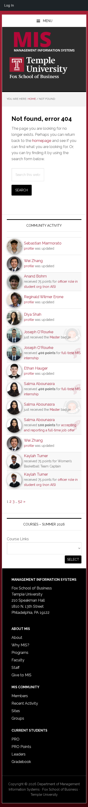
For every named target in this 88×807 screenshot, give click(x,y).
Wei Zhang (33, 261)
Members (19, 696)
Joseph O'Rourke (38, 332)
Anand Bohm (35, 276)
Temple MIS (44, 42)
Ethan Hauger (36, 368)
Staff (15, 667)
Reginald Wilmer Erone (43, 297)
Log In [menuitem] (9, 5)
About (16, 637)
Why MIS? (20, 645)
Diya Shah (32, 314)
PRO (15, 739)
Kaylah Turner (36, 456)
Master (55, 337)
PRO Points (21, 746)
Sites (15, 711)
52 (20, 501)
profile (29, 248)
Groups (17, 718)
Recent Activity (24, 703)
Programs (19, 652)
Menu (47, 21)
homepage (41, 140)
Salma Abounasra (39, 383)
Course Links (18, 539)
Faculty (17, 660)
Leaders (18, 754)
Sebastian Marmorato (42, 243)
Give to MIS (21, 675)
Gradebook (21, 761)
